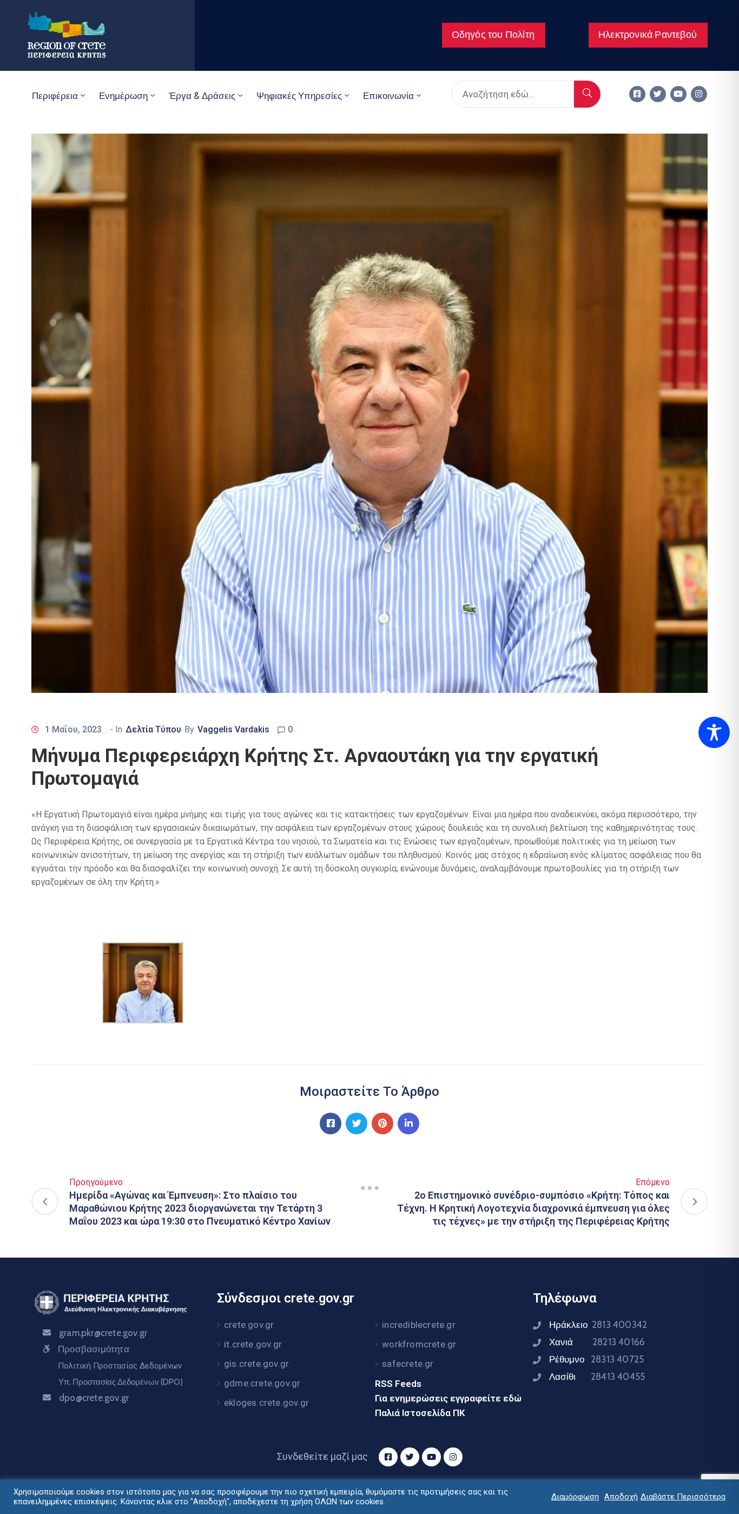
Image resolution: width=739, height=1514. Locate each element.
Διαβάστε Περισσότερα (683, 1497)
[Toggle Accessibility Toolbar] (714, 732)
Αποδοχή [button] (621, 1497)
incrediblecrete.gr (419, 1324)
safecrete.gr (407, 1363)
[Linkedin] (408, 1123)
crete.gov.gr (249, 1324)
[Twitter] (658, 94)
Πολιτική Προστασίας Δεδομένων (120, 1366)
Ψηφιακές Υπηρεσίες (299, 95)
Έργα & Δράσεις (202, 95)
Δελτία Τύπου (153, 729)
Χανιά (597, 1342)
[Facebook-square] (637, 94)
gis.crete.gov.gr (256, 1363)
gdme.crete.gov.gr (262, 1383)
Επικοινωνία (388, 95)
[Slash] (369, 1188)
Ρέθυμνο (596, 1359)
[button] (493, 35)
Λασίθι (597, 1376)
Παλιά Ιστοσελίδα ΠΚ (420, 1412)
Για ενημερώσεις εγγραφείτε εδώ (448, 1398)
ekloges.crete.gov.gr (266, 1402)
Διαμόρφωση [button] (575, 1497)
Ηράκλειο (598, 1324)
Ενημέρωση (123, 95)
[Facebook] (330, 1123)
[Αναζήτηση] (587, 94)
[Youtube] (678, 94)
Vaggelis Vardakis (233, 729)
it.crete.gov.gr (253, 1344)
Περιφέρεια (55, 95)
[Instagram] (699, 94)
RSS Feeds (398, 1383)
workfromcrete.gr (419, 1344)
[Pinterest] (382, 1123)
